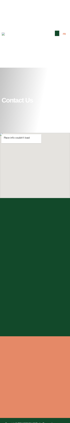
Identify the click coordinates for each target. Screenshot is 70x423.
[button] (57, 33)
